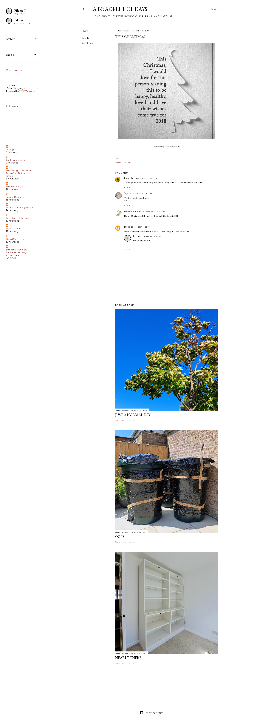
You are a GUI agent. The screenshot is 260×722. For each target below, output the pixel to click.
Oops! (120, 536)
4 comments (127, 420)
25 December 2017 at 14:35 (153, 211)
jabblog (10, 149)
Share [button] (85, 31)
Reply (127, 187)
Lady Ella (128, 178)
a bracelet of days (120, 8)
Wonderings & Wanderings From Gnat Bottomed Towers (20, 173)
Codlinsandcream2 (15, 160)
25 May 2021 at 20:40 (152, 236)
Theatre (118, 16)
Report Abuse (14, 70)
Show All (11, 257)
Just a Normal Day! (133, 414)
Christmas (87, 43)
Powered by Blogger (154, 712)
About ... (106, 16)
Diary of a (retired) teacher (20, 207)
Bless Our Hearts (15, 239)
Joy (126, 193)
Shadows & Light (15, 186)
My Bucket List (163, 16)
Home (96, 16)
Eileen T (137, 236)
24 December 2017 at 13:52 (146, 178)
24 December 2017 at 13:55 (140, 193)
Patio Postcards (132, 211)
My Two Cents (13, 228)
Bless (127, 226)
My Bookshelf (134, 16)
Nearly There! (128, 657)
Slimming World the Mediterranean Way (16, 251)
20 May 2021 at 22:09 (140, 227)
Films (148, 16)
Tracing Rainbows (15, 197)
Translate (30, 91)
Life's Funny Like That (17, 218)
